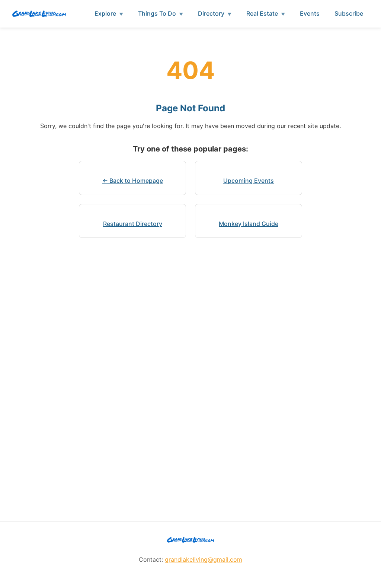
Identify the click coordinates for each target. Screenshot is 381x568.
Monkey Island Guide (248, 223)
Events (310, 13)
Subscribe (348, 13)
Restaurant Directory (132, 223)
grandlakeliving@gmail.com (203, 559)
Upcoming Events (248, 180)
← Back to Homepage (132, 180)
